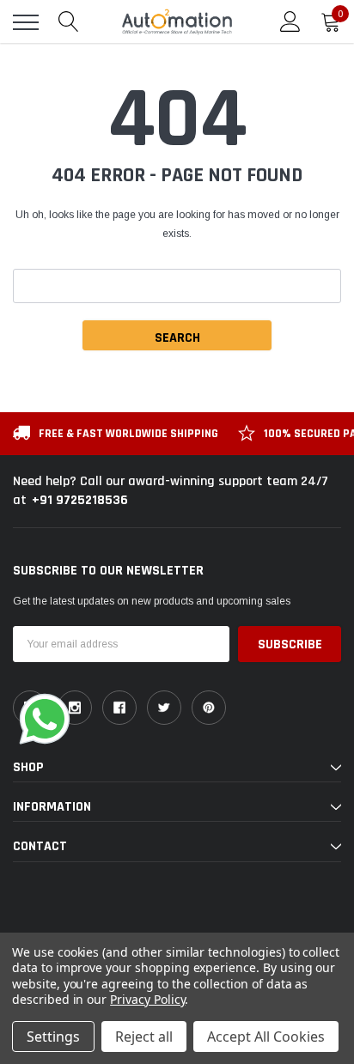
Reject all (144, 1036)
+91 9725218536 (80, 500)
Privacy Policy (147, 999)
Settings (53, 1036)
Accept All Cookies (266, 1036)
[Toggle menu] (26, 22)
